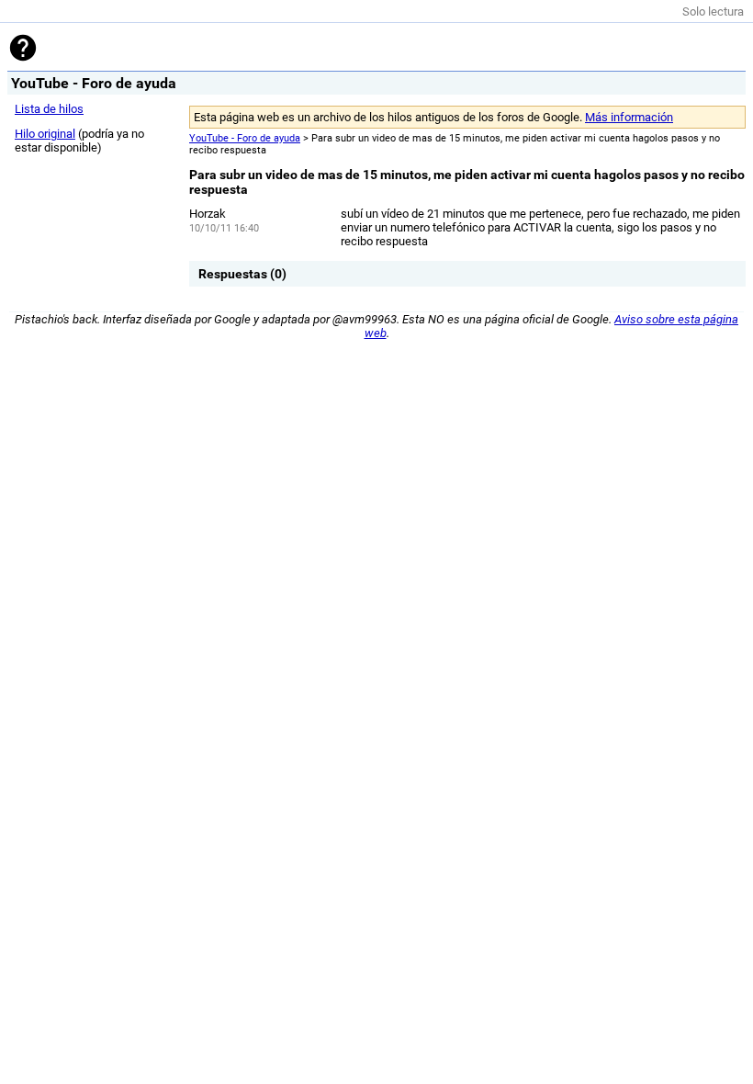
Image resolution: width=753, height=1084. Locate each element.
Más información (629, 117)
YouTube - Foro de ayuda (244, 138)
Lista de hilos (49, 109)
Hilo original (45, 134)
